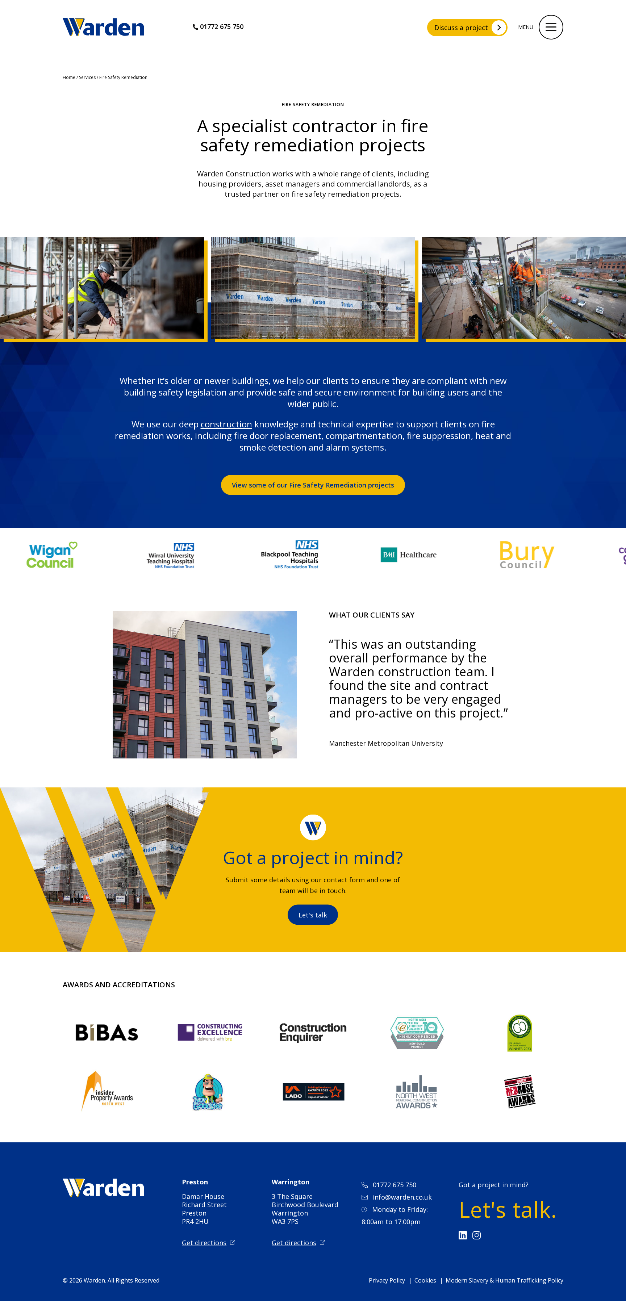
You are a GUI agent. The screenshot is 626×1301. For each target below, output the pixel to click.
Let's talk (313, 915)
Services (87, 77)
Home (69, 77)
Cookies (425, 1280)
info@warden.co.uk (402, 1197)
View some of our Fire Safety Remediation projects (313, 485)
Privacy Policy (387, 1280)
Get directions (204, 1242)
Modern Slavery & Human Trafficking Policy (504, 1280)
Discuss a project (461, 27)
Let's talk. (508, 1209)
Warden (94, 1280)
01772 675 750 (221, 26)
